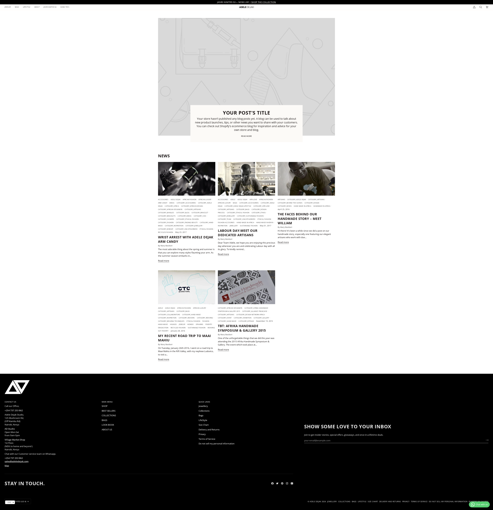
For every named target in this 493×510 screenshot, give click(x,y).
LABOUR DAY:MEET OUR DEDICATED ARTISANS (238, 232)
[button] (9, 7)
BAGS (104, 420)
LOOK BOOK (108, 424)
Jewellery (203, 406)
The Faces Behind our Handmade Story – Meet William (299, 218)
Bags (201, 415)
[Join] (486, 440)
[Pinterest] (282, 483)
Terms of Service (207, 438)
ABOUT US (107, 429)
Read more (246, 136)
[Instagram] (287, 483)
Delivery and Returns (209, 429)
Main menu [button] (107, 402)
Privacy (202, 434)
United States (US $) (16, 501)
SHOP (104, 406)
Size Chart (204, 424)
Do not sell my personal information (216, 443)
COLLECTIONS (109, 415)
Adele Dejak (315, 501)
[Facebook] (272, 483)
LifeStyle (203, 420)
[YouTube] (292, 483)
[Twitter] (277, 483)
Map (7, 465)
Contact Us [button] (10, 402)
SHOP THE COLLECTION (263, 2)
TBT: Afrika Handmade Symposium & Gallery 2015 (242, 328)
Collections (204, 410)
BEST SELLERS (108, 410)
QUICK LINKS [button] (204, 402)
